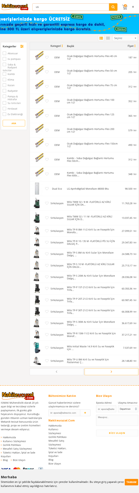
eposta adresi (104, 402)
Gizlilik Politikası (12, 445)
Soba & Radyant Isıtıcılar (10, 67)
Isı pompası (14, 59)
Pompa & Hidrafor (13, 98)
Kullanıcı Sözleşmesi (14, 441)
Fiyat (131, 45)
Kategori (56, 45)
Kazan (11, 85)
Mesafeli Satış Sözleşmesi (17, 448)
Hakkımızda (9, 437)
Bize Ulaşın (19, 460)
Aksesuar (13, 53)
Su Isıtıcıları (14, 103)
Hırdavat (12, 108)
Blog (5, 460)
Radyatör (13, 90)
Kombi (11, 74)
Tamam (131, 482)
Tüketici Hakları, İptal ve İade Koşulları (57, 452)
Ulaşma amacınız (127, 402)
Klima (11, 79)
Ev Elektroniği (15, 114)
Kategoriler (9, 46)
